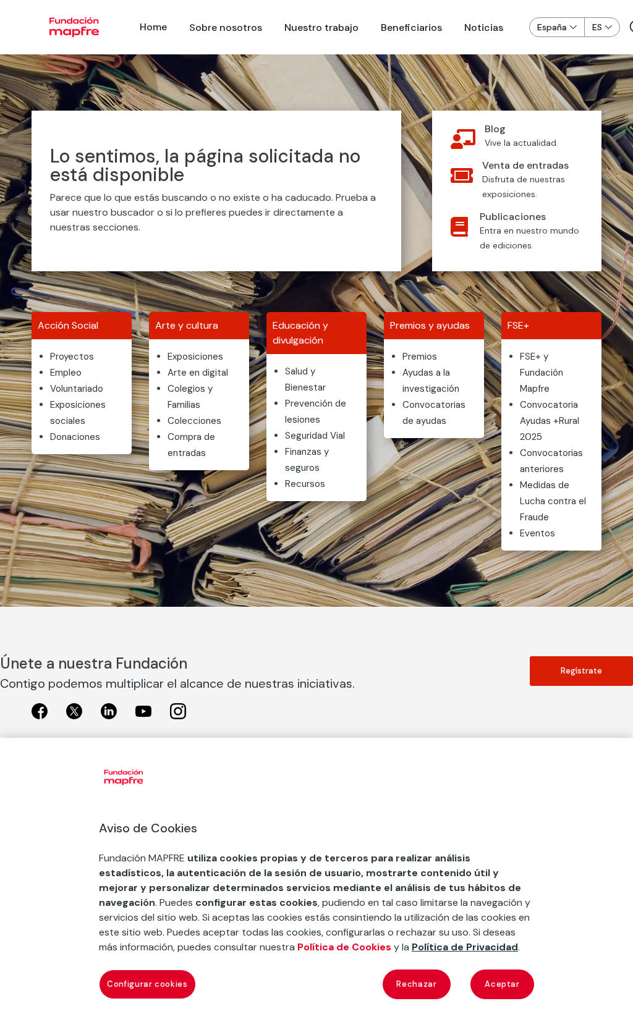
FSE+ (518, 325)
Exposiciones (195, 356)
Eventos (537, 533)
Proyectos (72, 356)
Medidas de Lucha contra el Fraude (553, 501)
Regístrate (581, 670)
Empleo (66, 372)
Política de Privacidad (465, 946)
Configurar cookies (147, 984)
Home (153, 26)
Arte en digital (198, 372)
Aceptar (502, 984)
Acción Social (68, 325)
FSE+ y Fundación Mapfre (541, 372)
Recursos (305, 484)
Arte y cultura (186, 325)
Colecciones (194, 421)
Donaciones (75, 437)
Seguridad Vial (315, 435)
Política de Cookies (344, 946)
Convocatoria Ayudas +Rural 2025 (549, 421)
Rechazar (416, 984)
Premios (419, 356)
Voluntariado (76, 388)
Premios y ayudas (430, 325)
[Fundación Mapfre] (74, 27)
